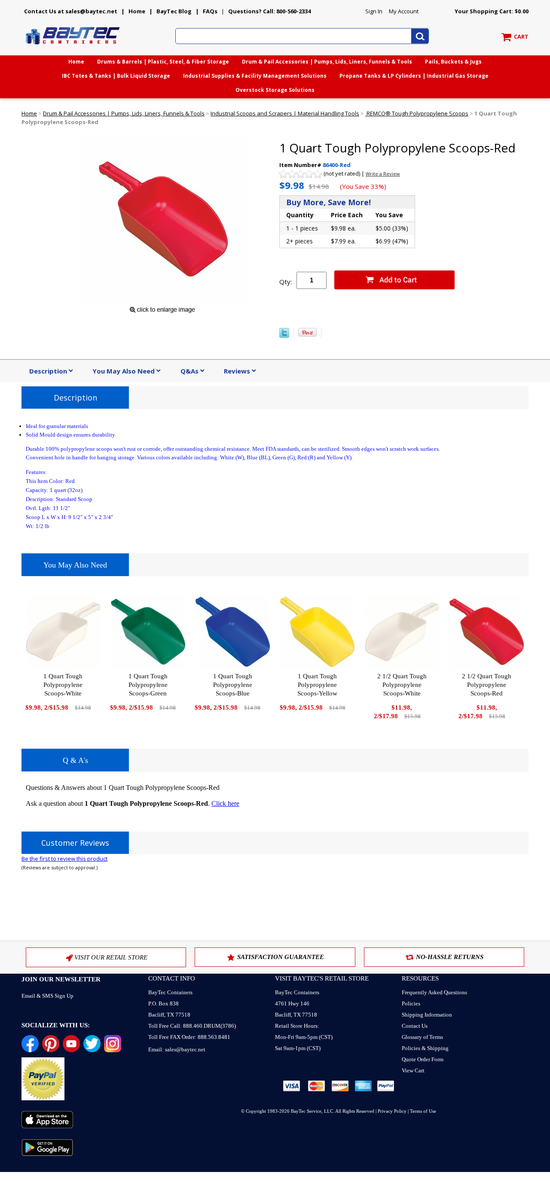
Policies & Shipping (425, 1048)
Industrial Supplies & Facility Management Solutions (255, 75)
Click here (225, 803)
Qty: (285, 281)
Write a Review (383, 173)
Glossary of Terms (422, 1037)
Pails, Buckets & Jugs (453, 61)
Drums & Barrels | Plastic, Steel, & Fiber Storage (163, 61)
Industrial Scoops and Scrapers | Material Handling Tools (285, 113)
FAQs (210, 11)
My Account (404, 11)
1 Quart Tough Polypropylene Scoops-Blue (232, 685)
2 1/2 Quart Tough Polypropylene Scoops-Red (486, 685)
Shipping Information (427, 1014)
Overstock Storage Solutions (275, 90)
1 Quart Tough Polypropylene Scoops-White (62, 685)
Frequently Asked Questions (434, 992)
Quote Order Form (422, 1059)
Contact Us (415, 1026)
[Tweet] (284, 336)
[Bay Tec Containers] (73, 47)
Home (136, 11)
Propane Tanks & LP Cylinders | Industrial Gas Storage (414, 75)
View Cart (413, 1070)
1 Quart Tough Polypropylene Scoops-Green (148, 685)
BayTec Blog (174, 11)
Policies (411, 1003)
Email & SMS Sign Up (47, 996)
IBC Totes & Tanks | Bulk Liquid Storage (116, 75)
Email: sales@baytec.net (176, 1049)
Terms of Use (423, 1111)
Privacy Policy (392, 1111)
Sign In (373, 11)
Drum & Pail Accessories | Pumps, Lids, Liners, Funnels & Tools (327, 61)
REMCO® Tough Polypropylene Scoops (416, 113)
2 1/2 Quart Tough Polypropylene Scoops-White (402, 685)
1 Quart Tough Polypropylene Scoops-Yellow (317, 685)
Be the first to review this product (64, 858)
